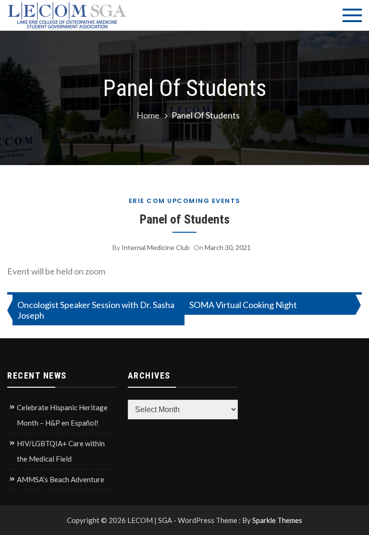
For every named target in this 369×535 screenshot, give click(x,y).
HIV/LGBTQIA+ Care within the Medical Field (61, 451)
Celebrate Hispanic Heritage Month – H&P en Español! (62, 415)
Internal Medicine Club (156, 247)
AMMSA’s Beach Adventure (60, 479)
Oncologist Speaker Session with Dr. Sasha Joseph (95, 310)
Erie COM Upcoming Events (185, 200)
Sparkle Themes (277, 520)
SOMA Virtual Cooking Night (243, 304)
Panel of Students (185, 219)
